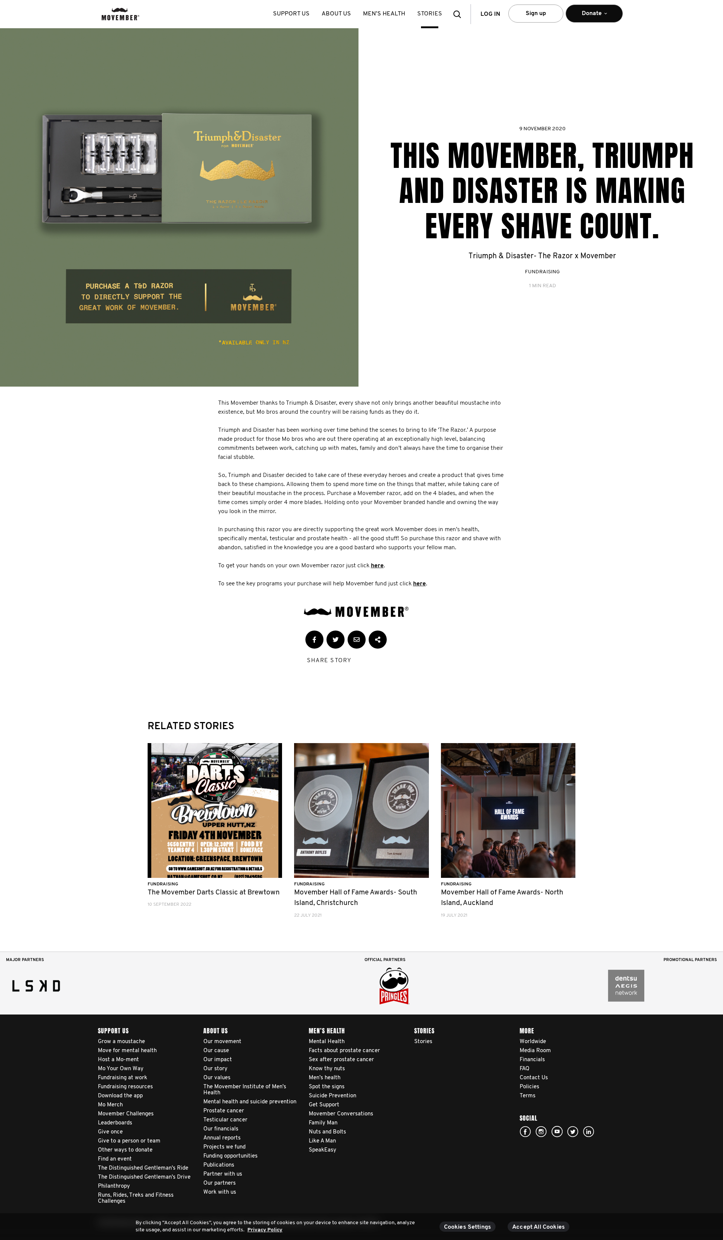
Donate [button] (587, 17)
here (377, 566)
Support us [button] (291, 14)
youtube (557, 1131)
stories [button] (429, 14)
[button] (459, 14)
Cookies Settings (467, 1227)
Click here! (541, 1131)
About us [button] (336, 14)
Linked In (588, 1131)
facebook (525, 1131)
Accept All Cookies (538, 1227)
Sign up (536, 14)
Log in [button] (490, 14)
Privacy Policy (264, 1230)
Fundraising (542, 272)
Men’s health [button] (384, 14)
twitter (572, 1131)
